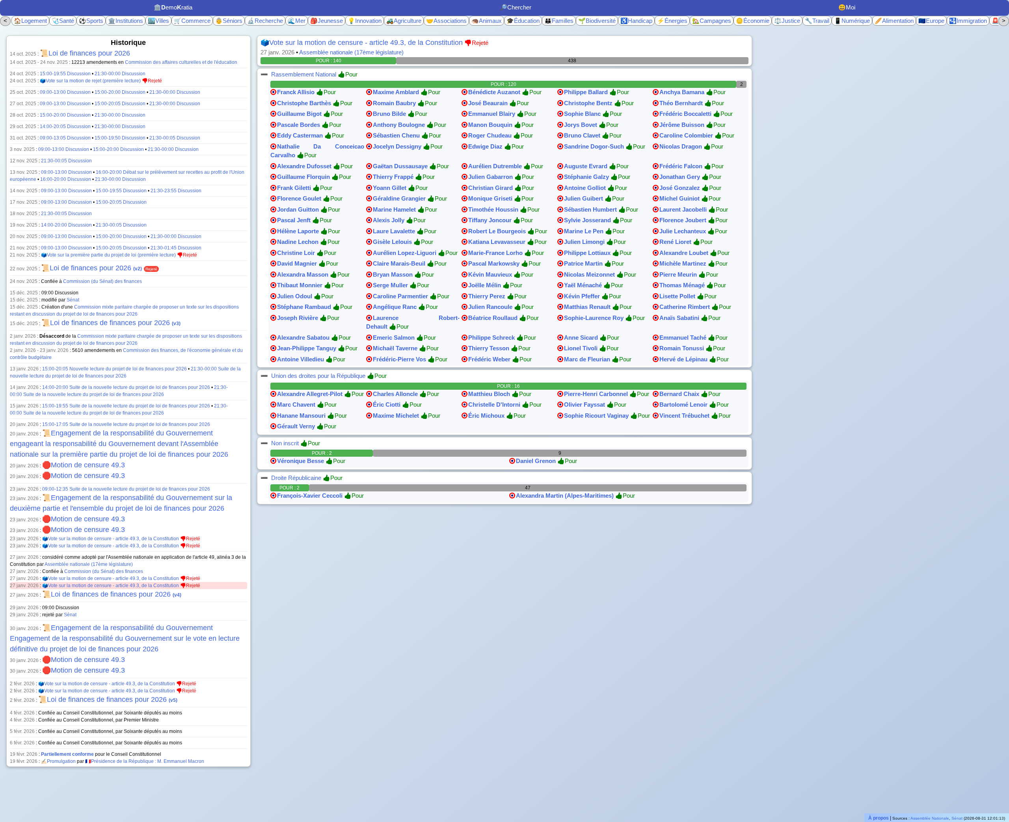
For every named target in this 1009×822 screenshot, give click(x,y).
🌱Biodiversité (597, 20)
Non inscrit (285, 443)
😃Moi (846, 7)
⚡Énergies (672, 20)
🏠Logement (30, 20)
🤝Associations (446, 20)
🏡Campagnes (711, 20)
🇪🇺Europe (931, 20)
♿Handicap (636, 20)
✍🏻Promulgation (58, 761)
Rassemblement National (303, 74)
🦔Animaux (486, 20)
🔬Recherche (265, 20)
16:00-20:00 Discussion (65, 179)
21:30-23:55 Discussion (176, 190)
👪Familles (558, 20)
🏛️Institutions (125, 20)
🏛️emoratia (173, 7)
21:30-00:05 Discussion (174, 138)
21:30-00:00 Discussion (120, 73)
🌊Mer (296, 20)
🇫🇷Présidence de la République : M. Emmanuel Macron (144, 761)
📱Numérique (852, 20)
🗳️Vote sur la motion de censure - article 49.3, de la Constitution (110, 538)
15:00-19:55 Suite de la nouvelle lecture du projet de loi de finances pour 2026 (126, 406)
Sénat (73, 300)
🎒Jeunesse (326, 20)
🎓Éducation (523, 20)
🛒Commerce (192, 20)
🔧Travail (817, 20)
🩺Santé (63, 20)
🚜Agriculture (403, 20)
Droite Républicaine (296, 477)
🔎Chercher (515, 7)
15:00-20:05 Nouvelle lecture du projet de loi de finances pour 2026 (114, 369)
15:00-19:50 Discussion (120, 138)
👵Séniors (228, 20)
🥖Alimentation (894, 20)
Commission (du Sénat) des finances (102, 281)
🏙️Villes (158, 20)
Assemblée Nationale (929, 818)
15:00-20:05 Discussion (120, 103)
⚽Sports (91, 20)
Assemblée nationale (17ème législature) (89, 564)
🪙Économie (752, 20)
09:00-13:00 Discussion (65, 92)
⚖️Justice (787, 20)
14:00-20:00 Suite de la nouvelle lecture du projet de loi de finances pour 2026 (126, 387)
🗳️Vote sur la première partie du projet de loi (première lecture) (108, 255)
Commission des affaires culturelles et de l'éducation (181, 62)
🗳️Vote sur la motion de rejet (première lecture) (90, 81)
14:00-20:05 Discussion (65, 126)
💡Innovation (365, 20)
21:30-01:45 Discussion (176, 248)
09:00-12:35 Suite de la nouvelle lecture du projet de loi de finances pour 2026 (126, 489)
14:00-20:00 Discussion (66, 225)
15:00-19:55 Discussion (65, 73)
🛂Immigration (968, 20)
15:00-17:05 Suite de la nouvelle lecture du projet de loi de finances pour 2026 (126, 424)
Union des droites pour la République (318, 375)
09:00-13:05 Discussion (65, 138)
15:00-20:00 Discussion (120, 92)
